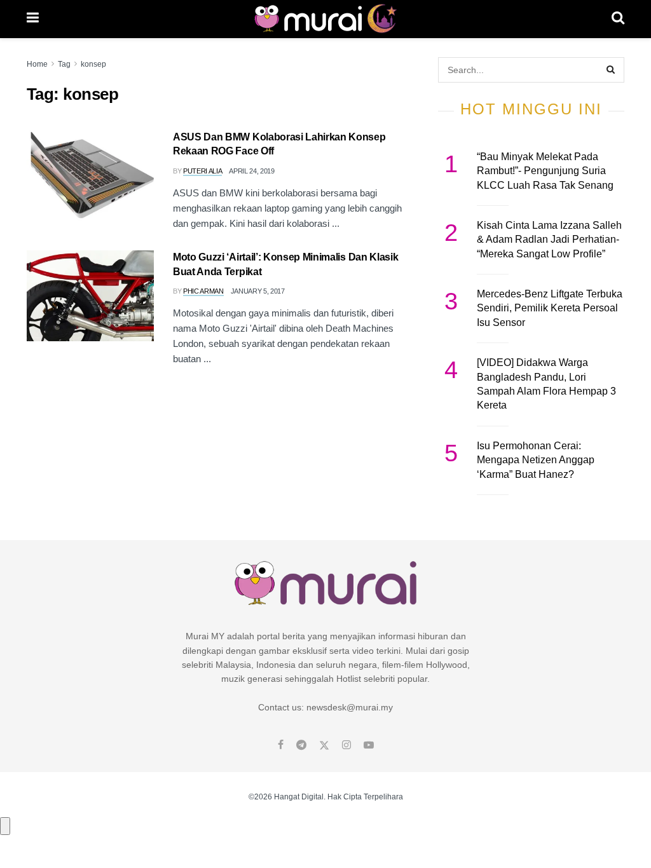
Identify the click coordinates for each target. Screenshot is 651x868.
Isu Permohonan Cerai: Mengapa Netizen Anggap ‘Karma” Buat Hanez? (535, 460)
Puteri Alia (202, 171)
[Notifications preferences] (5, 826)
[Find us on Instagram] (346, 745)
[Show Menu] (33, 19)
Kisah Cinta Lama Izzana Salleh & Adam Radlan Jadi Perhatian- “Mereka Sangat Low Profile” (549, 239)
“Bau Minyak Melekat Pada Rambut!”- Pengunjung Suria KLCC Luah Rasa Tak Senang (545, 171)
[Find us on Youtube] (369, 745)
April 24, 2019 (251, 171)
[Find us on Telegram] (301, 745)
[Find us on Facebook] (281, 745)
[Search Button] (618, 19)
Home (37, 64)
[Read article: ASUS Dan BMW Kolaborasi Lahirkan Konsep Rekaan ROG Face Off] (90, 175)
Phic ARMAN (203, 291)
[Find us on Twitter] (324, 745)
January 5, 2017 (258, 291)
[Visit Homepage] (325, 19)
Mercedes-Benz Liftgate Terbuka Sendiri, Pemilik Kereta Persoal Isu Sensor (549, 308)
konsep (93, 64)
